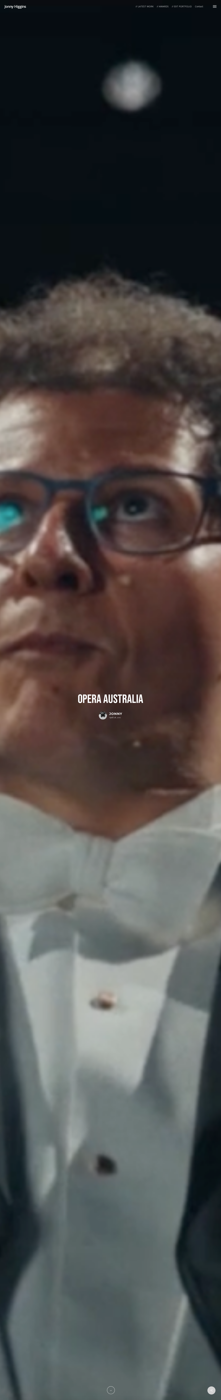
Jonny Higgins (15, 6)
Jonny (115, 713)
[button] (214, 6)
